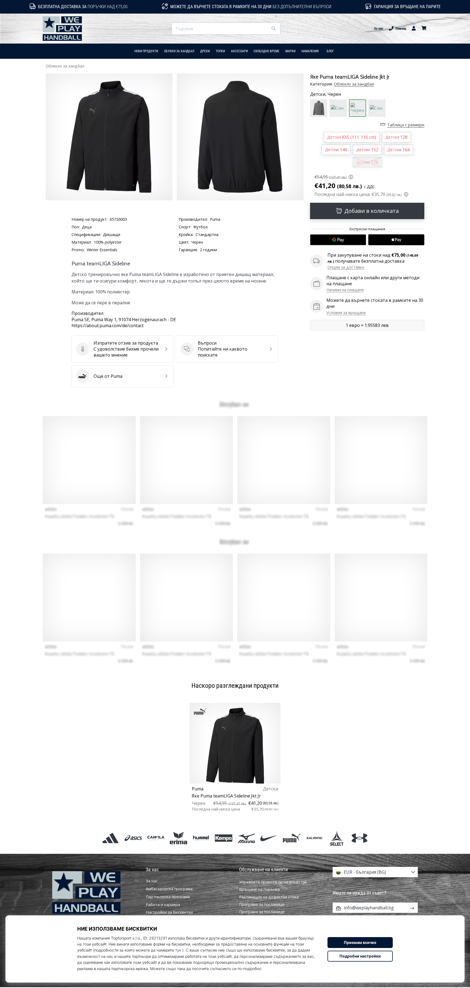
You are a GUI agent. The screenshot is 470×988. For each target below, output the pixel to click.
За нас (378, 28)
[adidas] (110, 838)
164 (399, 150)
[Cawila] (155, 838)
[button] (263, 29)
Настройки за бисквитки (169, 912)
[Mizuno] (246, 838)
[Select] (337, 838)
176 (367, 162)
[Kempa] (223, 838)
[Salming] (314, 838)
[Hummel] (201, 838)
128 (396, 137)
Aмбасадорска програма (169, 889)
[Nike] (269, 838)
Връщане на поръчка (259, 889)
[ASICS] (133, 838)
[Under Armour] (359, 838)
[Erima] (178, 838)
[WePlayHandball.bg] (95, 892)
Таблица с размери (405, 124)
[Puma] (291, 838)
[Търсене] (273, 29)
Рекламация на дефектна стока (269, 897)
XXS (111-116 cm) (351, 137)
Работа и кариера (163, 905)
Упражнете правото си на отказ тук (273, 882)
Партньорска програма (168, 897)
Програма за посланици (262, 904)
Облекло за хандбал (65, 66)
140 (336, 150)
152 (367, 150)
